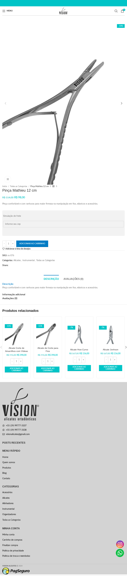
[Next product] (56, 186)
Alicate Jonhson (110, 349)
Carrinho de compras (12, 540)
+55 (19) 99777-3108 (16, 430)
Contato (6, 478)
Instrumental (28, 260)
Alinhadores (7, 503)
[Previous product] (50, 186)
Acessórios (7, 492)
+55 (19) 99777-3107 (16, 426)
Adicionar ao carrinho (32, 244)
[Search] (116, 11)
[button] (16, 370)
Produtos (6, 468)
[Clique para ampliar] (8, 179)
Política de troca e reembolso (16, 556)
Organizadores (9, 514)
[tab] (51, 278)
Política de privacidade (13, 551)
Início (4, 186)
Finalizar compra (10, 545)
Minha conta (8, 535)
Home (5, 457)
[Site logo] (63, 11)
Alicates (17, 260)
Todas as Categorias (19, 186)
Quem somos (8, 462)
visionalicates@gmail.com (18, 434)
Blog (4, 473)
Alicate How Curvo (79, 349)
